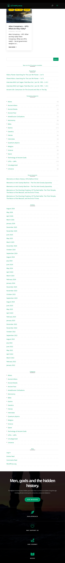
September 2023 (11, 298)
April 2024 (9, 272)
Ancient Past (12, 113)
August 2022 (10, 339)
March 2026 (10, 220)
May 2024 (9, 268)
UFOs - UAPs (19, 9)
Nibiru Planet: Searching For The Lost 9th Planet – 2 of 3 (25, 75)
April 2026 (9, 216)
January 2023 (10, 320)
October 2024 (10, 250)
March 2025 (10, 242)
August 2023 (10, 302)
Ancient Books (12, 109)
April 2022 (9, 354)
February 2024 (11, 279)
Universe (26, 9)
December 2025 (11, 227)
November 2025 (11, 231)
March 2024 (10, 276)
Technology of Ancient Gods (17, 158)
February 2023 (11, 317)
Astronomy (11, 120)
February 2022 (11, 361)
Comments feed (11, 460)
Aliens (11, 9)
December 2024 (11, 246)
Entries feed (10, 456)
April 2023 (9, 313)
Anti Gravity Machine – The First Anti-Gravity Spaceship (33, 183)
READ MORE (12, 47)
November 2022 (11, 328)
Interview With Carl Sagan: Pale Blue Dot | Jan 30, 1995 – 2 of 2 (27, 82)
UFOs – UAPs (12, 161)
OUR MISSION (32, 499)
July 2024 (9, 261)
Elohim (10, 128)
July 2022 (9, 343)
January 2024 (10, 283)
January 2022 (10, 365)
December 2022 (11, 324)
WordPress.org (11, 464)
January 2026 (10, 223)
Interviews (11, 139)
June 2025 (9, 235)
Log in (8, 453)
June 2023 (9, 306)
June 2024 (9, 264)
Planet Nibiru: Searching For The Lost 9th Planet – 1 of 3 (25, 78)
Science (10, 150)
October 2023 (10, 294)
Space (10, 154)
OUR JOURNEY (32, 544)
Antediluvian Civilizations (16, 117)
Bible (9, 124)
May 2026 (9, 212)
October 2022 (10, 332)
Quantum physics (14, 143)
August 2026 (10, 209)
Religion (10, 146)
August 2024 (10, 257)
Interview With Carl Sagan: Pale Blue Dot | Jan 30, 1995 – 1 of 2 (27, 86)
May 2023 (9, 309)
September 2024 (11, 253)
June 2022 (9, 347)
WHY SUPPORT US (32, 530)
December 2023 (11, 287)
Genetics (11, 131)
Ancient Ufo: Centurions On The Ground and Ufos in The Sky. (26, 90)
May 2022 (9, 350)
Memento (12, 31)
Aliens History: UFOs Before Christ (26, 179)
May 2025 (9, 238)
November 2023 (11, 291)
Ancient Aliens (12, 105)
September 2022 (11, 335)
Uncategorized (13, 165)
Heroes (10, 135)
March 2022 (10, 358)
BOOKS (32, 558)
